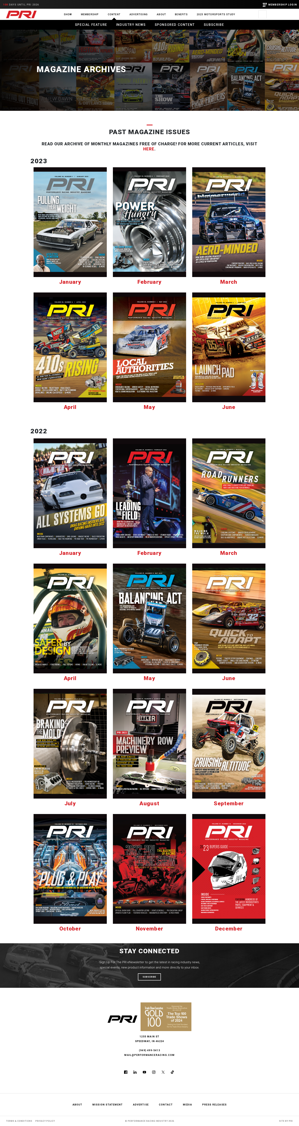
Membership (90, 14)
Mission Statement (107, 1104)
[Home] (21, 14)
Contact (166, 1104)
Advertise (141, 1104)
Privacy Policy (45, 1121)
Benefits (181, 14)
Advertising (138, 14)
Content (114, 14)
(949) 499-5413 (149, 1050)
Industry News (131, 25)
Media (187, 1104)
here (148, 149)
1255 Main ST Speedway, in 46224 (149, 1039)
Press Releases (214, 1104)
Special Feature (91, 25)
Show (68, 14)
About (161, 14)
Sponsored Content (175, 25)
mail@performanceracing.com (149, 1055)
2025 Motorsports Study (216, 14)
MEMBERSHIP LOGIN (282, 4)
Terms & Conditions (19, 1121)
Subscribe (214, 25)
